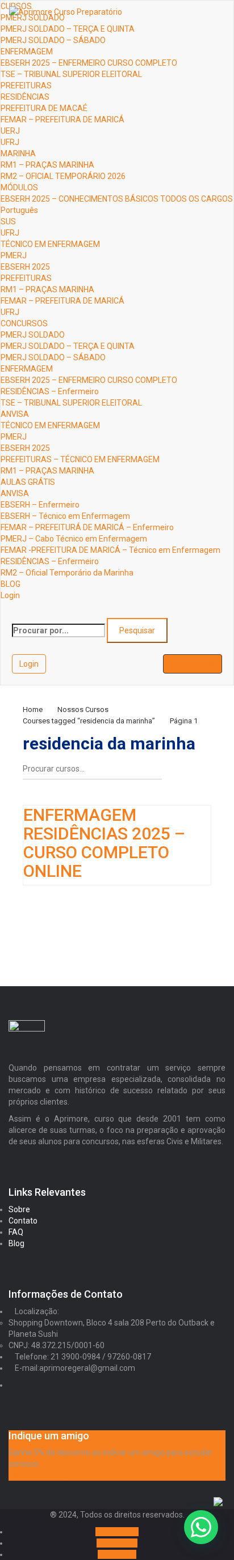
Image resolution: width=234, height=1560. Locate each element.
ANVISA (15, 414)
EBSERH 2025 (25, 266)
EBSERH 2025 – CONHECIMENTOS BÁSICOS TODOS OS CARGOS (117, 198)
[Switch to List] (202, 773)
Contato (23, 1220)
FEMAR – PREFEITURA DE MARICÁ (62, 119)
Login (10, 595)
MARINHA (18, 153)
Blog (16, 1243)
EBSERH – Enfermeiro (40, 504)
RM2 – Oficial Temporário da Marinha (67, 572)
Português (19, 210)
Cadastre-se (192, 663)
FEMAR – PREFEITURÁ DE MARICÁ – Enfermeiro (87, 527)
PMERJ (14, 255)
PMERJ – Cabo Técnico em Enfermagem (74, 538)
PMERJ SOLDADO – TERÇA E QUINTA (68, 28)
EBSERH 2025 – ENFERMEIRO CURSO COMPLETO (89, 62)
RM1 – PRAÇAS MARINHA (47, 164)
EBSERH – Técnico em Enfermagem (65, 516)
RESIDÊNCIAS (25, 96)
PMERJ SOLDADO (33, 334)
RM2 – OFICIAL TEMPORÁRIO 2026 (63, 176)
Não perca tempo (39, 1475)
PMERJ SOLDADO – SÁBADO (53, 40)
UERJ (10, 130)
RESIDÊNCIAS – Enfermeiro (50, 391)
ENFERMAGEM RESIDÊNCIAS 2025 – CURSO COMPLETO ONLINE (104, 843)
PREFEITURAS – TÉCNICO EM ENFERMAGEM (80, 459)
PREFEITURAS (26, 85)
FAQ (16, 1232)
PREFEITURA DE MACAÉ (44, 108)
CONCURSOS (24, 323)
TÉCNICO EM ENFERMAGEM (50, 244)
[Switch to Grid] (182, 773)
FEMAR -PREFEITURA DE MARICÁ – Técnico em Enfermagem (110, 550)
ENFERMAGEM (27, 51)
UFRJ (10, 142)
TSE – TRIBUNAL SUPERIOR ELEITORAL (71, 74)
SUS (8, 221)
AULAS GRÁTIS (28, 482)
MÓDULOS (19, 187)
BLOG (10, 584)
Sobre (19, 1209)
